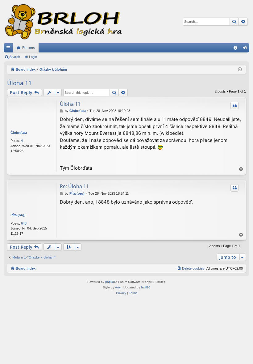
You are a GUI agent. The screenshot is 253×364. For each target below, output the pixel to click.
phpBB (110, 281)
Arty (118, 287)
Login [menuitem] (246, 49)
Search (14, 57)
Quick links (9, 49)
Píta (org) (18, 215)
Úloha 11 (19, 83)
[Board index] (63, 21)
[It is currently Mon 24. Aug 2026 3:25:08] (240, 69)
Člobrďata (18, 132)
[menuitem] (235, 47)
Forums (28, 48)
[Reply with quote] (234, 105)
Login (33, 57)
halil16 (145, 287)
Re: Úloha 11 (74, 186)
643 (24, 223)
